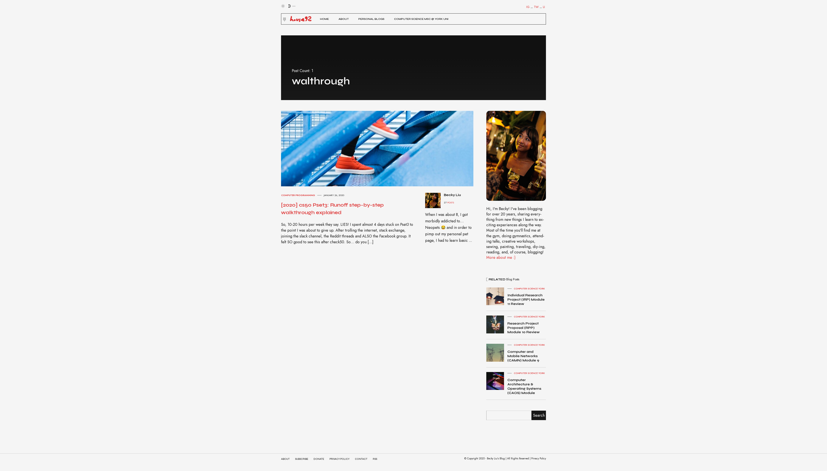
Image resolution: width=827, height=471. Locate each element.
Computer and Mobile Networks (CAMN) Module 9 (523, 356)
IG (528, 7)
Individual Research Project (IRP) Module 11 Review (526, 299)
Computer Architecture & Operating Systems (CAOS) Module (524, 386)
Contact (361, 459)
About (344, 18)
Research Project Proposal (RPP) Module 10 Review (523, 327)
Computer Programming (298, 195)
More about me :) (501, 257)
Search (539, 415)
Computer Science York (529, 288)
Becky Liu (452, 195)
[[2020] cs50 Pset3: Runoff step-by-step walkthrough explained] (381, 148)
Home (324, 18)
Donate (319, 459)
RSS (375, 459)
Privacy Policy (340, 459)
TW (536, 7)
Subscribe (301, 459)
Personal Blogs (371, 18)
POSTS (450, 202)
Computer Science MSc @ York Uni (421, 18)
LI (544, 7)
